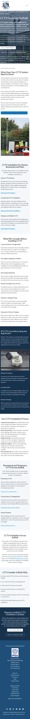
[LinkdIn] (10, 709)
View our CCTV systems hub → (9, 491)
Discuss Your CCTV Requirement (14, 113)
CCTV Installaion (15, 666)
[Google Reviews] (7, 709)
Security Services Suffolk (14, 556)
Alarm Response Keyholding (15, 660)
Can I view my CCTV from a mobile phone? (13, 582)
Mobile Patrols (15, 662)
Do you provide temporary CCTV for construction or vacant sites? (15, 596)
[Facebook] (23, 709)
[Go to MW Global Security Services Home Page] (5, 5)
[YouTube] (20, 709)
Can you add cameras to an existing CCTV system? (13, 590)
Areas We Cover (15, 675)
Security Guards (15, 658)
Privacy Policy (15, 681)
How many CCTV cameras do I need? (12, 585)
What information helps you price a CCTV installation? (13, 601)
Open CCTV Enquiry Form (15, 634)
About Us (15, 673)
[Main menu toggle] (27, 5)
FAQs (15, 679)
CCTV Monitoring (15, 668)
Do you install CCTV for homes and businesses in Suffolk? (15, 577)
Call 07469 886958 (7, 48)
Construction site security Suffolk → (10, 507)
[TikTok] (13, 709)
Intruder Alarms (15, 664)
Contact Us (15, 677)
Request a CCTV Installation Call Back (14, 52)
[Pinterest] (16, 709)
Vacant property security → (8, 525)
